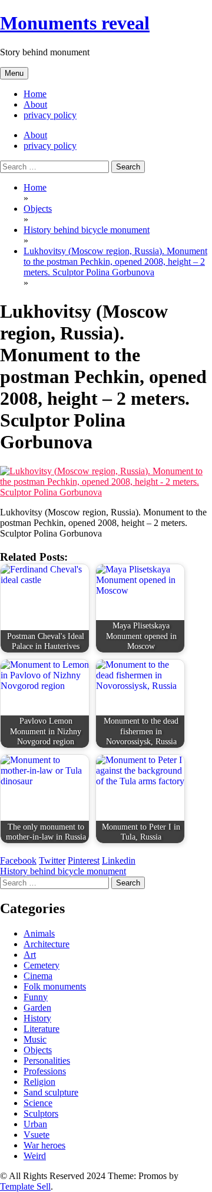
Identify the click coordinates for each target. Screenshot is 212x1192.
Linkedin (118, 860)
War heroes (44, 1145)
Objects (38, 1050)
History (37, 1018)
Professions (45, 1071)
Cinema (38, 976)
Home (35, 94)
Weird (35, 1156)
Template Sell (25, 1186)
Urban (35, 1124)
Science (38, 1103)
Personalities (47, 1061)
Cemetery (41, 965)
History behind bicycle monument (63, 871)
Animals (39, 933)
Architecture (46, 944)
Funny (36, 997)
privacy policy (50, 115)
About (35, 104)
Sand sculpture (51, 1092)
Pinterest (84, 860)
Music (35, 1039)
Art (30, 955)
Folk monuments (55, 986)
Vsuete (36, 1135)
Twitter (52, 860)
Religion (39, 1082)
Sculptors (41, 1113)
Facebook (18, 860)
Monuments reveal (75, 23)
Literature (41, 1029)
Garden (37, 1008)
